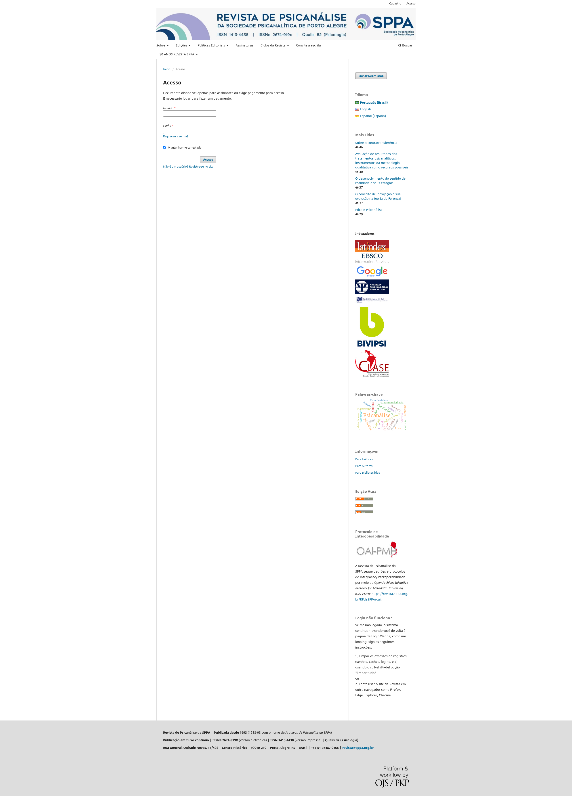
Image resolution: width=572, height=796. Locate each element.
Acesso (411, 3)
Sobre (161, 45)
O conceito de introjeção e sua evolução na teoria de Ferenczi (378, 196)
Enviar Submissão (371, 76)
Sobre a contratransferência (376, 143)
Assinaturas (244, 45)
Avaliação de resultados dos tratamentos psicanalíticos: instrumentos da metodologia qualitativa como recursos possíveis (381, 160)
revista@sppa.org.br (358, 748)
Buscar (406, 45)
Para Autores (363, 466)
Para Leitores (364, 459)
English (365, 109)
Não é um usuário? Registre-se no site (188, 166)
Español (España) (373, 116)
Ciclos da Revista (273, 45)
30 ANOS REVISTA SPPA (177, 54)
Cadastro (395, 3)
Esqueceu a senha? (175, 136)
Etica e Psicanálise (369, 210)
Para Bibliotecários (367, 472)
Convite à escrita (308, 45)
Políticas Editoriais (212, 45)
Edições (182, 45)
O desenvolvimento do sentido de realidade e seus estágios (380, 180)
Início (166, 69)
